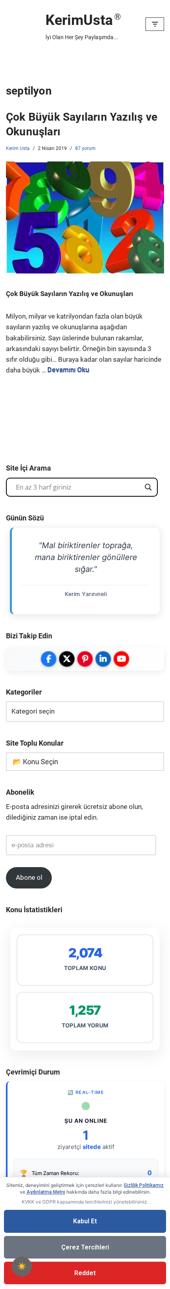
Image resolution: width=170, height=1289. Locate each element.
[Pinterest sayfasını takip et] (85, 659)
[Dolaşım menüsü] (154, 24)
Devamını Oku (68, 370)
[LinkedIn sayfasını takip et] (103, 659)
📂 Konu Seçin (35, 761)
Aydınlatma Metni (45, 1192)
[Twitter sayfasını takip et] (67, 659)
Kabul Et (85, 1221)
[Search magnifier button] (148, 487)
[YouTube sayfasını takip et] (121, 659)
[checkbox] (22, 1266)
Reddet (85, 1273)
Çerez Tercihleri (85, 1247)
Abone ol (29, 877)
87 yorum (85, 148)
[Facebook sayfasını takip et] (49, 659)
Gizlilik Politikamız (144, 1185)
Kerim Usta (18, 148)
